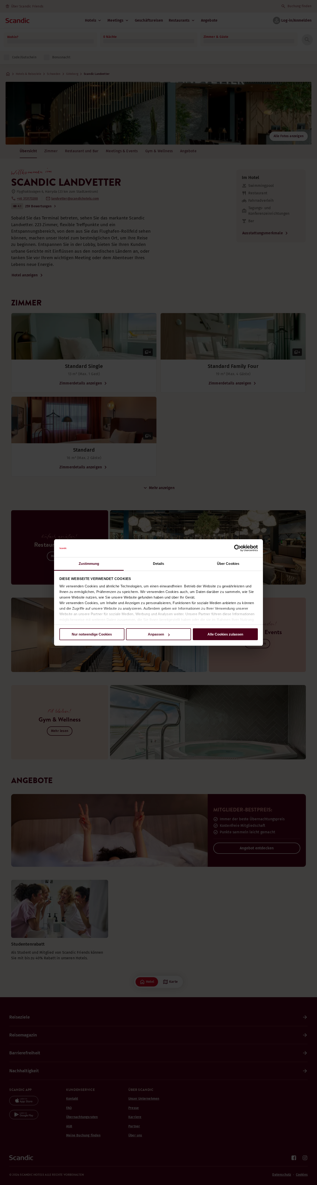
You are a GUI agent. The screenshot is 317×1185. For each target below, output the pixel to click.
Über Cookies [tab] (228, 564)
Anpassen (156, 634)
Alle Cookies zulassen (225, 634)
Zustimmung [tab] (89, 564)
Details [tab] (158, 564)
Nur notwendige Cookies (92, 634)
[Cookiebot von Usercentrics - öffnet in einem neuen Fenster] (237, 548)
